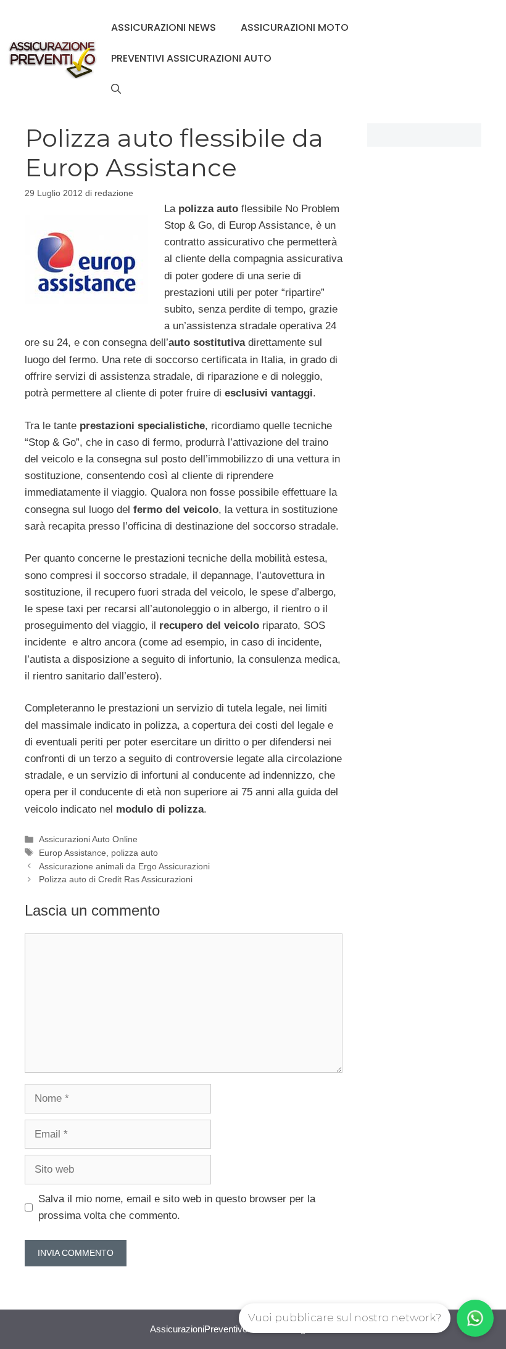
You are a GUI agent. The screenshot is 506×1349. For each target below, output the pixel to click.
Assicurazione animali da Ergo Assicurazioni (124, 866)
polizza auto (134, 853)
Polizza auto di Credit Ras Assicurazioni (116, 879)
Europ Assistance (72, 853)
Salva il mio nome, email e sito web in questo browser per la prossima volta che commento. (176, 1207)
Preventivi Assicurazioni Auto (191, 58)
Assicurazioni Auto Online (88, 839)
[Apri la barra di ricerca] (116, 89)
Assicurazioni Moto (295, 27)
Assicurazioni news (163, 27)
